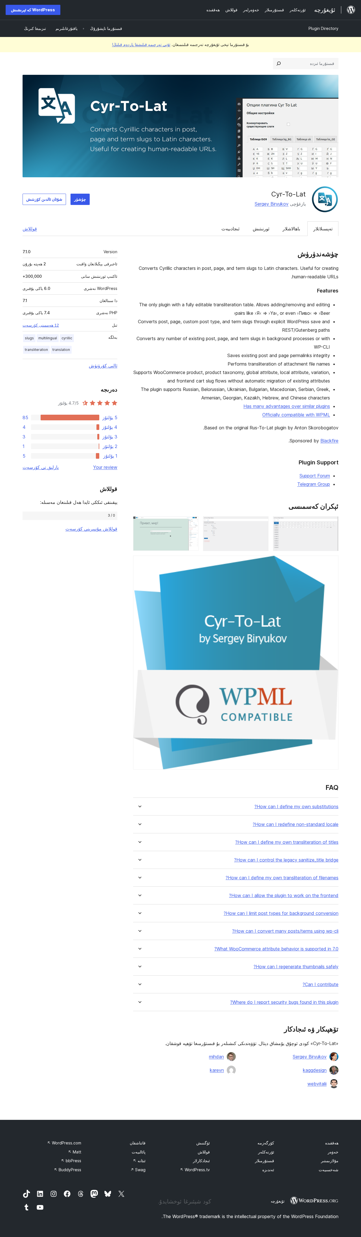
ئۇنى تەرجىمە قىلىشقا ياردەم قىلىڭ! (141, 44)
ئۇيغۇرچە (278, 1201)
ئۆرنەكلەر (266, 1151)
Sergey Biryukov (272, 204)
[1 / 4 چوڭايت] (331, 524)
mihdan (216, 1056)
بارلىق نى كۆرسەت (41, 467)
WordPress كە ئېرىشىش (33, 9)
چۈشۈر (80, 199)
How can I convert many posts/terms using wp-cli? (285, 931)
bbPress (71, 1160)
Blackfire (329, 440)
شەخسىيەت (328, 1169)
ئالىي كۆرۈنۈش (103, 365)
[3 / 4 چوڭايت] (191, 524)
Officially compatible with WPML (296, 415)
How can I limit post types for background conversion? (281, 913)
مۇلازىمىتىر (329, 1160)
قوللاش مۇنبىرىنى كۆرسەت (91, 529)
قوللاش (30, 228)
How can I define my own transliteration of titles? (286, 842)
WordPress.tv (195, 1169)
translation (61, 350)
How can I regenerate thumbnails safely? (296, 966)
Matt (74, 1151)
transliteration (36, 350)
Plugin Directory (323, 28)
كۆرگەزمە (265, 1142)
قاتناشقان (138, 1142)
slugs (29, 338)
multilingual (47, 338)
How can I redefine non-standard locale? (295, 824)
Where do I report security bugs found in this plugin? (284, 1002)
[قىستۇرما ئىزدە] (278, 63)
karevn (217, 1070)
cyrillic (66, 338)
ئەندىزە (268, 1169)
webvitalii (317, 1084)
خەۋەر (333, 1151)
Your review (105, 467)
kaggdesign (315, 1070)
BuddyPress (67, 1169)
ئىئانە (139, 1160)
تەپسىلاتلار (323, 228)
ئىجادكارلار (201, 1160)
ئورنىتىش (261, 228)
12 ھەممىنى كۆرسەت (41, 325)
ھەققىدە (331, 1142)
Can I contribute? (320, 984)
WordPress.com (64, 1142)
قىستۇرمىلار (264, 1160)
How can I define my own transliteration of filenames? (282, 877)
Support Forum (315, 475)
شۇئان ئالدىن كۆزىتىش (44, 199)
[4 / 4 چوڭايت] (331, 563)
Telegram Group (313, 484)
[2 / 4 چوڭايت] (261, 524)
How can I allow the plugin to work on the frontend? (283, 895)
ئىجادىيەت (230, 228)
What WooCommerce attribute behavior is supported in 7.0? (276, 949)
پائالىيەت (139, 1151)
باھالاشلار (291, 228)
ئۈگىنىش (203, 1142)
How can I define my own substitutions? (296, 806)
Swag (138, 1169)
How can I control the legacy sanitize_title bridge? (286, 860)
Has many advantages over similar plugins (286, 406)
